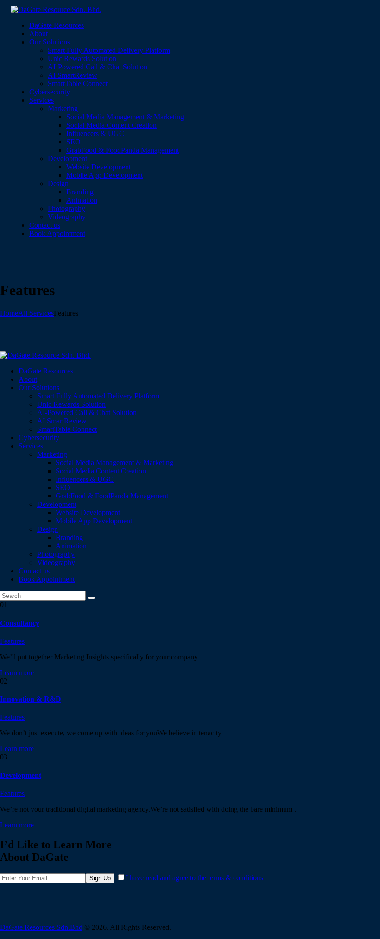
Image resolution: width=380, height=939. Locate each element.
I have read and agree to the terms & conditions (194, 878)
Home (9, 313)
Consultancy (19, 623)
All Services (36, 313)
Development (20, 775)
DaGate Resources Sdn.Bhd (41, 927)
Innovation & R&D (30, 699)
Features (12, 641)
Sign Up (100, 878)
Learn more (17, 673)
